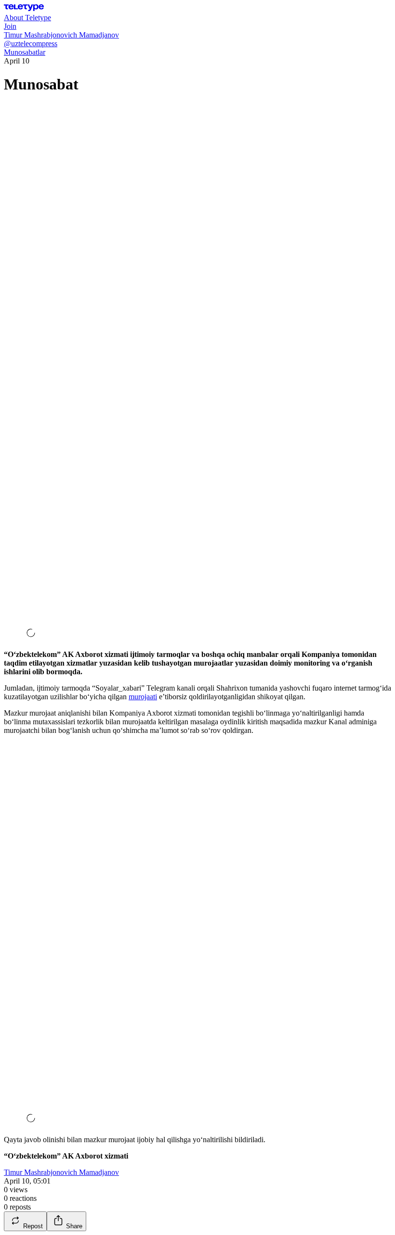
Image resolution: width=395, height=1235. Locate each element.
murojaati (143, 697)
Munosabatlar (24, 52)
